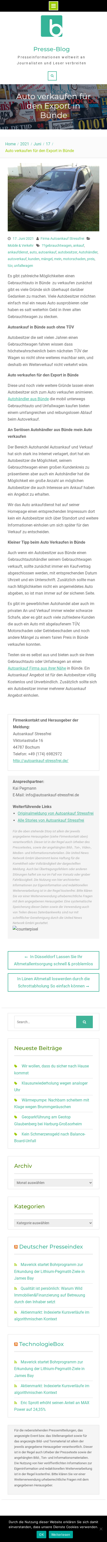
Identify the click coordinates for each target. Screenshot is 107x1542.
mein (57, 259)
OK (41, 1535)
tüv (10, 266)
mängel (47, 259)
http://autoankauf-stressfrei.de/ (40, 760)
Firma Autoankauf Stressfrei (62, 239)
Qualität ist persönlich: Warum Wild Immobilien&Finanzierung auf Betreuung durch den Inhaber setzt (49, 1295)
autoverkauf (17, 259)
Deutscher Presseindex (51, 1246)
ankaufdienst (18, 252)
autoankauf (47, 252)
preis (91, 259)
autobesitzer (67, 252)
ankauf (78, 245)
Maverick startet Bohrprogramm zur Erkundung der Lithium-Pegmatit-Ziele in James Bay (49, 1271)
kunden (34, 259)
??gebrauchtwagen (57, 245)
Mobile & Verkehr (21, 245)
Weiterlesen (60, 1535)
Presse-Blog (51, 49)
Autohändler (88, 252)
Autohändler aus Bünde (28, 399)
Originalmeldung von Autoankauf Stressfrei (56, 813)
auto (33, 252)
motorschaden (74, 259)
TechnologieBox (41, 1344)
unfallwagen (23, 266)
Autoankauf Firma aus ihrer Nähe (37, 668)
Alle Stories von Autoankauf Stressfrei (51, 820)
